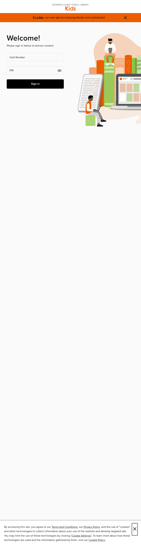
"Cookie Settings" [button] (81, 535)
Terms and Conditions (65, 527)
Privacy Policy (92, 527)
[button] (59, 70)
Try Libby (38, 17)
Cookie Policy (97, 540)
